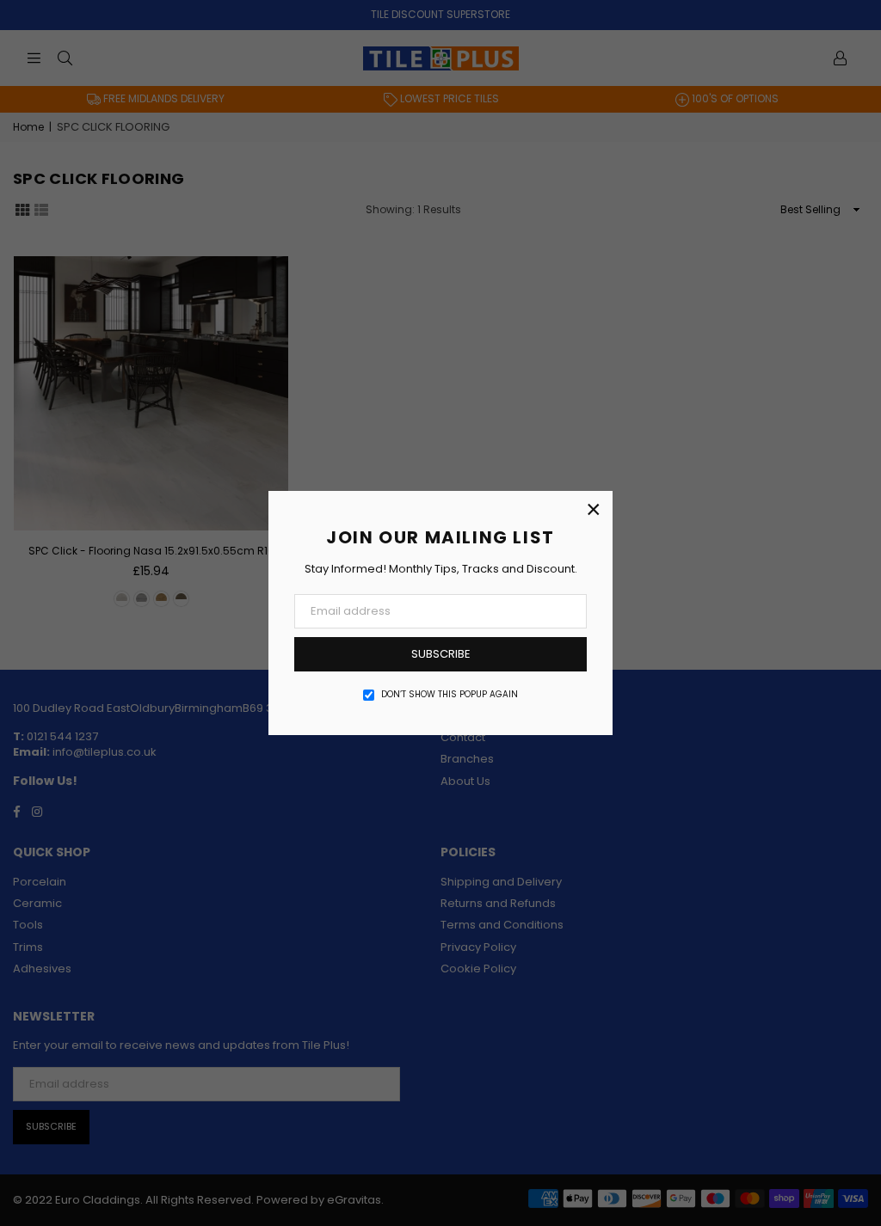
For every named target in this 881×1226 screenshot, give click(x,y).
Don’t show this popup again (449, 695)
